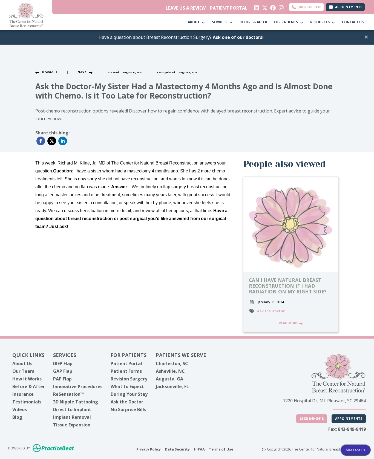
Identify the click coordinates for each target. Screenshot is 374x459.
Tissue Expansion (71, 425)
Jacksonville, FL (172, 386)
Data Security (177, 449)
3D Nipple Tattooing (75, 402)
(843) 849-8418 (309, 7)
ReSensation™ (68, 394)
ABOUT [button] (194, 22)
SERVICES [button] (220, 22)
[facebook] (272, 6)
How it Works (27, 379)
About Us (22, 363)
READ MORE (289, 323)
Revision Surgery (129, 379)
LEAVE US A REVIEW (186, 8)
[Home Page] (26, 14)
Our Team (23, 371)
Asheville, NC (170, 371)
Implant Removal (72, 417)
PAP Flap (62, 379)
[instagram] (280, 6)
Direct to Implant (72, 409)
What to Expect (127, 386)
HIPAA (199, 449)
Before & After (28, 386)
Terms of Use (221, 449)
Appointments (348, 418)
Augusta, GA (169, 379)
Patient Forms (126, 371)
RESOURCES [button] (320, 22)
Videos (19, 409)
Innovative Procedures (77, 386)
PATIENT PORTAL (229, 8)
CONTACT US (353, 22)
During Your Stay (129, 394)
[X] (263, 6)
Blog (17, 417)
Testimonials (26, 402)
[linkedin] (255, 6)
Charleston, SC (172, 363)
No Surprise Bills (128, 409)
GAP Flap (62, 371)
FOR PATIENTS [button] (287, 22)
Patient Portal (126, 363)
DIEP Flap (63, 363)
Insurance (23, 394)
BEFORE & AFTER (253, 22)
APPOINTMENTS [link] (347, 7)
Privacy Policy (148, 449)
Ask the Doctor (271, 310)
